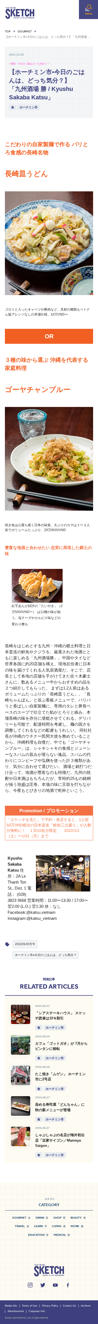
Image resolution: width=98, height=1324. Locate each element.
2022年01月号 (25, 944)
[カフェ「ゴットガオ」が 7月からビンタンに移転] (20, 1045)
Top (8, 31)
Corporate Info (37, 1311)
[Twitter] (42, 1285)
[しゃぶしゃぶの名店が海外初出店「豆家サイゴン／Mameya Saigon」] (20, 1136)
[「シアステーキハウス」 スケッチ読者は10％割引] (20, 1014)
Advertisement (16, 1311)
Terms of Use (29, 1305)
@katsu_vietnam (42, 918)
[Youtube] (55, 1285)
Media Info (11, 1305)
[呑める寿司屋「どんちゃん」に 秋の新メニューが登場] (20, 1106)
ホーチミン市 (29, 107)
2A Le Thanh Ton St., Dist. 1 (17, 882)
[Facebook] (67, 1285)
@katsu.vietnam (41, 912)
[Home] (19, 13)
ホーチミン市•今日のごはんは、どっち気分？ (45, 955)
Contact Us (69, 1305)
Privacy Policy (50, 1305)
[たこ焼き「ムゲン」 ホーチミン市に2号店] (20, 1075)
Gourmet (25, 31)
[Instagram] (30, 1285)
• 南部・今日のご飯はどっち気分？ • (29, 63)
